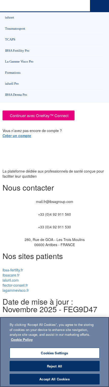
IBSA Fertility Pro (17, 50)
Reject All (54, 366)
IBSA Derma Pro (16, 95)
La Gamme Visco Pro (19, 61)
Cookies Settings (54, 353)
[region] (54, 352)
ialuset (9, 17)
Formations (13, 73)
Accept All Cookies (54, 379)
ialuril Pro (12, 83)
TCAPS (10, 39)
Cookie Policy (22, 339)
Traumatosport (15, 28)
